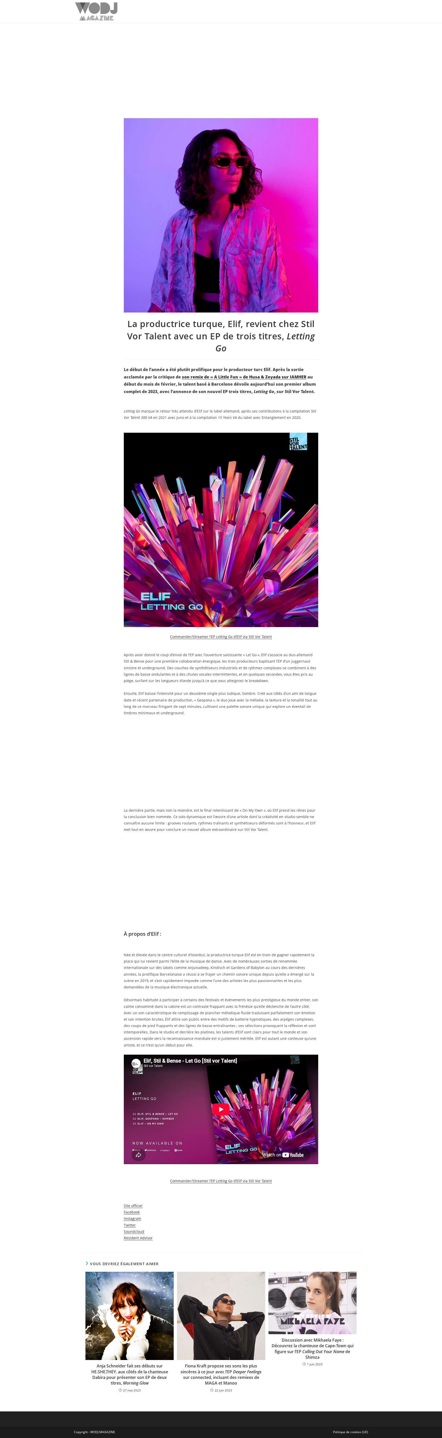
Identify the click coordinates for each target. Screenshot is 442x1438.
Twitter (130, 1225)
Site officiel (133, 1205)
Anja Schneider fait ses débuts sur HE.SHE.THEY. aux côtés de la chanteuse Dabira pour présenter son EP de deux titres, (129, 1374)
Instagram (132, 1218)
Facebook (132, 1212)
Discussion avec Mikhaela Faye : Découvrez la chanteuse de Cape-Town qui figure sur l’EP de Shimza (312, 1348)
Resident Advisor (138, 1237)
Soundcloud (134, 1231)
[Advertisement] (221, 61)
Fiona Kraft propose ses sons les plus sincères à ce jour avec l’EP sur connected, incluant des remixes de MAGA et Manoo (221, 1374)
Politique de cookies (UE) (350, 1432)
